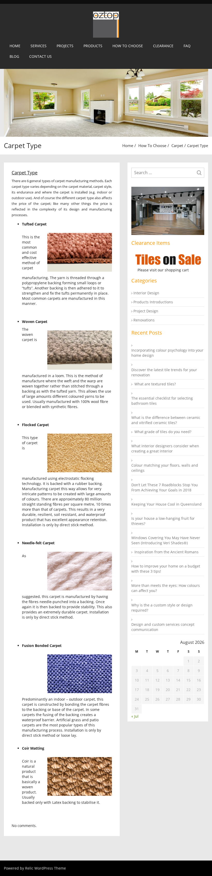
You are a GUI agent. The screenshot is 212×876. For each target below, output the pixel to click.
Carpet (177, 145)
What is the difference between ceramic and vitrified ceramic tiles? (165, 420)
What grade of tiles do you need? (162, 431)
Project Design (145, 311)
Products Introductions (153, 301)
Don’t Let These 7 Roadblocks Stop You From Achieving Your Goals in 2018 (164, 487)
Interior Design (146, 292)
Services (39, 45)
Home (15, 45)
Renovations (144, 320)
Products (93, 45)
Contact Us (40, 56)
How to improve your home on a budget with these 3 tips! (165, 569)
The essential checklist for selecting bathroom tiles (162, 401)
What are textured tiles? (155, 384)
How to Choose (127, 45)
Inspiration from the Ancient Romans (166, 551)
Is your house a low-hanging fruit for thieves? (163, 521)
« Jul (135, 716)
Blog (14, 56)
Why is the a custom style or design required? (162, 608)
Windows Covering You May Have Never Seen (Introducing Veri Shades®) (165, 540)
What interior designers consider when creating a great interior (165, 448)
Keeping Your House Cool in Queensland (166, 504)
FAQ (187, 45)
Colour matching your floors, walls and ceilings (164, 468)
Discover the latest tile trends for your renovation (164, 372)
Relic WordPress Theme (45, 868)
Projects (65, 45)
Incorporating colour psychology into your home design (167, 353)
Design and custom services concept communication (162, 627)
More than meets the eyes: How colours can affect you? (165, 588)
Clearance (163, 45)
